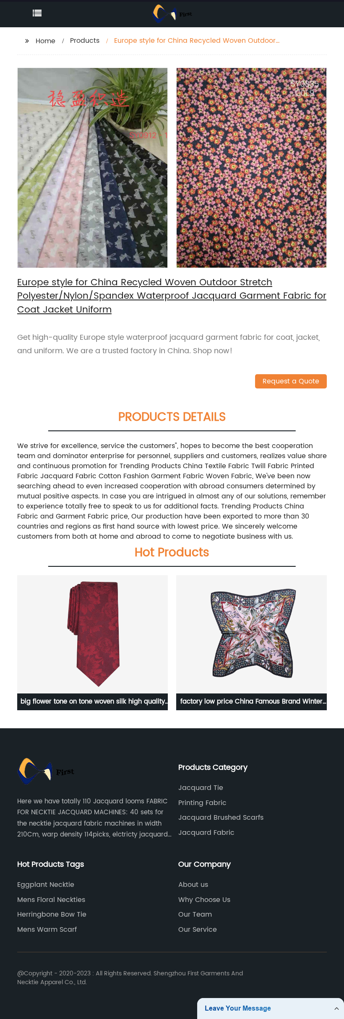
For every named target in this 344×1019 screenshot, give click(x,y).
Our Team (195, 914)
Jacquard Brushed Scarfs (220, 818)
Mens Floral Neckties (51, 900)
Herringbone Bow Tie (51, 915)
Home (45, 41)
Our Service (197, 929)
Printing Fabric (202, 803)
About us (193, 884)
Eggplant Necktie (45, 885)
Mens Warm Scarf (47, 930)
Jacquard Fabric (206, 833)
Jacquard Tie (200, 788)
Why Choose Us (204, 899)
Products (84, 40)
